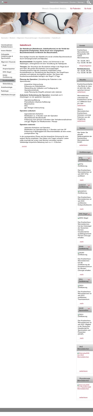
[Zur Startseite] (4, 2)
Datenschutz (54, 2)
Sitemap (80, 2)
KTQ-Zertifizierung (83, 159)
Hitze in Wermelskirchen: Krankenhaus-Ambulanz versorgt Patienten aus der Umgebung (84, 114)
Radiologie (5, 91)
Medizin (12, 38)
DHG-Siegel (7, 72)
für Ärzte (87, 9)
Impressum (64, 2)
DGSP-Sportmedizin (83, 309)
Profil (4, 65)
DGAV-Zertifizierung (7, 76)
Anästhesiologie (6, 87)
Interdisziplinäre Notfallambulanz (7, 46)
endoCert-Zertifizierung (83, 186)
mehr (82, 180)
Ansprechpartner (9, 69)
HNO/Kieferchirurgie (8, 95)
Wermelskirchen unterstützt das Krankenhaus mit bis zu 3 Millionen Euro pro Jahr (84, 99)
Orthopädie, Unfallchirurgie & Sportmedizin (7, 56)
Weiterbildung (8, 84)
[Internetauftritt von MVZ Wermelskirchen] (84, 360)
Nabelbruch (56, 38)
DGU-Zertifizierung (83, 280)
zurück (24, 146)
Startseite (4, 38)
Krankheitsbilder (44, 38)
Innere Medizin (6, 50)
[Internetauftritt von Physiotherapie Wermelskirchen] (84, 389)
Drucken (73, 2)
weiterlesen (81, 92)
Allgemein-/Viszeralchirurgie (27, 38)
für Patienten (75, 9)
